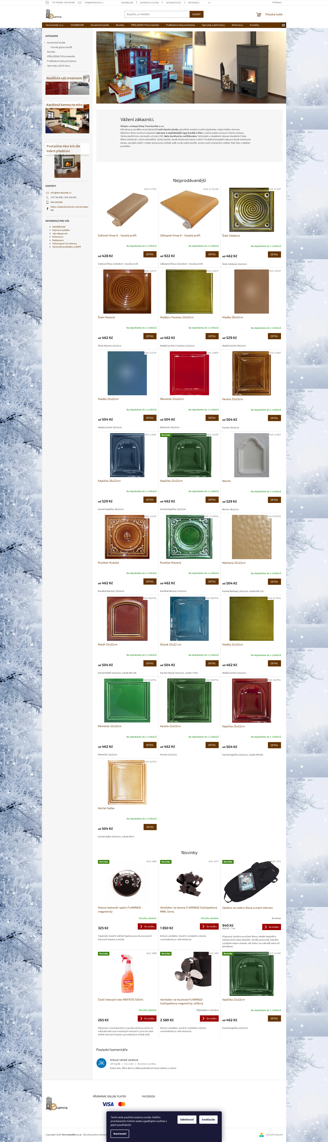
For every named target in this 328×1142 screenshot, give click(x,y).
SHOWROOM (127, 2)
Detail (150, 254)
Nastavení (119, 1134)
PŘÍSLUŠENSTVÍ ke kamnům (61, 56)
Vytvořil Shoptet (274, 1134)
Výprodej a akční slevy (58, 66)
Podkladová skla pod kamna (61, 61)
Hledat (196, 14)
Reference (194, 2)
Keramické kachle (56, 42)
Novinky (51, 52)
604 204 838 (57, 202)
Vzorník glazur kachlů (61, 47)
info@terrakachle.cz (61, 193)
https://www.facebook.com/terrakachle (69, 208)
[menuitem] (54, 25)
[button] (110, 67)
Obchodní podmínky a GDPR (66, 247)
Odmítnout (187, 1119)
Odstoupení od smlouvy (64, 243)
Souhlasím (208, 1119)
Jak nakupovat (173, 2)
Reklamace (58, 240)
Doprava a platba (149, 2)
